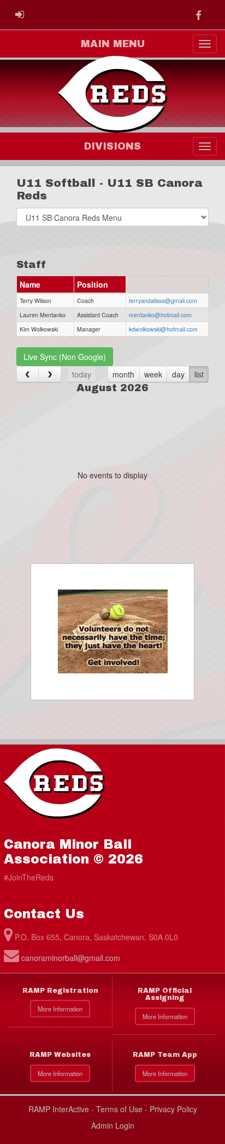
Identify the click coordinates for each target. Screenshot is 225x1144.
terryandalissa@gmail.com (163, 300)
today (81, 374)
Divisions (112, 146)
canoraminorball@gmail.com (70, 957)
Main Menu (113, 43)
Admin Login (112, 1125)
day (178, 374)
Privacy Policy (173, 1108)
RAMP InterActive (58, 1108)
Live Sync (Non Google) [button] (64, 356)
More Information (60, 1008)
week (153, 374)
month (123, 374)
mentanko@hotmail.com (160, 315)
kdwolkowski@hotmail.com (163, 329)
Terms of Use (119, 1108)
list (199, 374)
